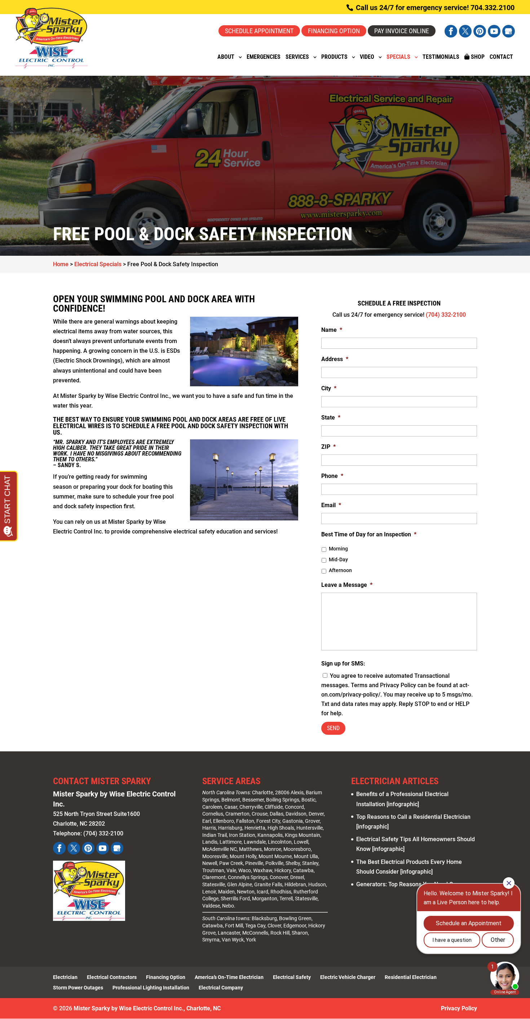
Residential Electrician (411, 977)
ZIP (328, 446)
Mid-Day (338, 559)
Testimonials (441, 57)
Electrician (65, 977)
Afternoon (340, 570)
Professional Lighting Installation (150, 988)
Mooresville (215, 856)
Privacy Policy (459, 1008)
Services (297, 57)
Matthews (250, 849)
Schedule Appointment (259, 31)
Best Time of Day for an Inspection (368, 534)
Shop (477, 57)
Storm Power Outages (78, 988)
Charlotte (262, 792)
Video (367, 57)
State (330, 417)
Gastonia (292, 821)
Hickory (282, 870)
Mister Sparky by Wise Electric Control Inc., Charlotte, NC (147, 1008)
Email (331, 505)
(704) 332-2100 (446, 314)
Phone (332, 476)
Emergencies (264, 57)
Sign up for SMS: (343, 663)
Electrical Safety (292, 977)
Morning (338, 549)
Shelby (293, 863)
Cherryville (250, 807)
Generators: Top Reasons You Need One (408, 884)
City (328, 388)
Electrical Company (221, 988)
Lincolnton (280, 842)
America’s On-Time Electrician (229, 977)
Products (334, 57)
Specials (398, 57)
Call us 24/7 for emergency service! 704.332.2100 (434, 7)
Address (334, 359)
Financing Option (334, 31)
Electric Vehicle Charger (347, 977)
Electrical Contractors (112, 977)
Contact (501, 57)
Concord (294, 807)
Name (331, 329)
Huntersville (309, 828)
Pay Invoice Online (401, 31)
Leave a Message (346, 584)
